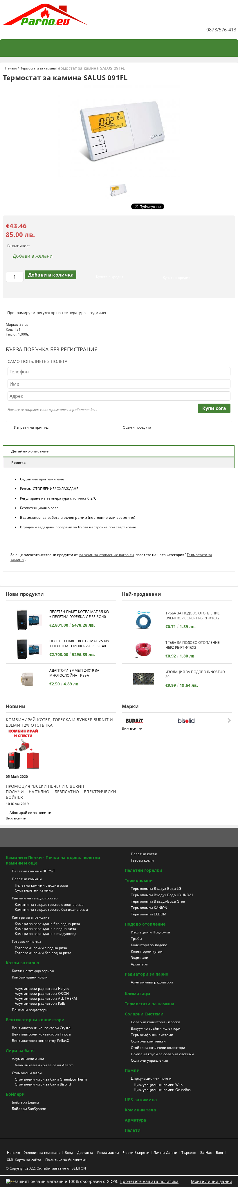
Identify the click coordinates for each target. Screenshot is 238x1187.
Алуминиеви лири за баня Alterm (44, 1065)
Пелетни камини (27, 878)
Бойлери (15, 1094)
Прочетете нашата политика (149, 1181)
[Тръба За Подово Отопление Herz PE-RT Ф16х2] (144, 649)
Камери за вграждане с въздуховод (45, 933)
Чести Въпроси (136, 1152)
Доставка (85, 1152)
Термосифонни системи (152, 1034)
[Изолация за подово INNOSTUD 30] (144, 679)
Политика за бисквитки (65, 1159)
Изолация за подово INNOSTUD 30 (195, 674)
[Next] (228, 720)
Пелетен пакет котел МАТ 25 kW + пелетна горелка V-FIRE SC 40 (79, 643)
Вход (69, 1152)
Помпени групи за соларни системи (162, 1053)
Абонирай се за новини (30, 812)
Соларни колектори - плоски (155, 1022)
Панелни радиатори (30, 1009)
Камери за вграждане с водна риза (45, 928)
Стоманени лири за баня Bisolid (43, 1084)
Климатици (137, 993)
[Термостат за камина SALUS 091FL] (119, 175)
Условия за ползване (42, 1152)
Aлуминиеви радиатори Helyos (42, 988)
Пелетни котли (144, 853)
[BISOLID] (202, 721)
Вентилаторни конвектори (35, 1019)
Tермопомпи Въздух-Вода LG (156, 888)
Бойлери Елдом (25, 1102)
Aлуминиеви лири (28, 1058)
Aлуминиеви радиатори (152, 982)
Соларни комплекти (148, 1041)
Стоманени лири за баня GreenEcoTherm (51, 1079)
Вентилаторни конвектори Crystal (41, 1027)
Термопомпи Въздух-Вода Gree (158, 901)
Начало (11, 68)
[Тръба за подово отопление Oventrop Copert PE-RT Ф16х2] (144, 620)
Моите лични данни (211, 1181)
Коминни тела (140, 1110)
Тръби (136, 938)
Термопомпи (139, 880)
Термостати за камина (38, 68)
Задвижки (139, 957)
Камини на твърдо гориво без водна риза (51, 909)
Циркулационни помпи (151, 1078)
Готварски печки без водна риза (43, 952)
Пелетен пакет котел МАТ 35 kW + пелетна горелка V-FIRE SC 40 (79, 614)
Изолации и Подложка (150, 932)
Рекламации (108, 1152)
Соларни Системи (144, 1014)
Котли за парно (22, 962)
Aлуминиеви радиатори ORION (42, 993)
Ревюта (18, 462)
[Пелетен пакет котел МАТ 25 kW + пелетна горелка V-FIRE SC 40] (27, 649)
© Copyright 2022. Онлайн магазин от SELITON (46, 1168)
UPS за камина (141, 1099)
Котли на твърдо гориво (33, 970)
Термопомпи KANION (149, 907)
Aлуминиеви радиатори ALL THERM (46, 998)
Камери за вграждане (31, 917)
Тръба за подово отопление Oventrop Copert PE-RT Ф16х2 (192, 616)
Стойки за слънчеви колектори (158, 1047)
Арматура (139, 964)
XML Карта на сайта (24, 1159)
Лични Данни (165, 1152)
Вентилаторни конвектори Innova (41, 1034)
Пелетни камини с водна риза (41, 885)
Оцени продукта (137, 427)
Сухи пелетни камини (34, 890)
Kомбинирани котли (30, 977)
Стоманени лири (27, 1072)
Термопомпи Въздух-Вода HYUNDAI (162, 894)
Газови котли (142, 860)
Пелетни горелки (143, 870)
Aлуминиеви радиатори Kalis (40, 1003)
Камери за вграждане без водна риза (47, 923)
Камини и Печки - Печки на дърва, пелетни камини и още (53, 860)
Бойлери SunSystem (29, 1108)
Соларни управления (149, 1060)
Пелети (132, 1130)
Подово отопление (145, 924)
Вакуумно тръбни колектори (156, 1028)
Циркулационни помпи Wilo (158, 1084)
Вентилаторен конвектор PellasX (40, 1040)
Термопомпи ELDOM (148, 914)
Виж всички (16, 818)
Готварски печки (26, 941)
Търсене (188, 1152)
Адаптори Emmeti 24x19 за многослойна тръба (74, 673)
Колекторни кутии (147, 951)
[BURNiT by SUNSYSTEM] (150, 721)
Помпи (132, 1070)
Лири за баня (20, 1050)
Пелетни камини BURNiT (33, 871)
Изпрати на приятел (31, 427)
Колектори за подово (149, 944)
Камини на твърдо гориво (34, 898)
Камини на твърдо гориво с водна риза (49, 904)
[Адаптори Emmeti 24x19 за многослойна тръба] (27, 679)
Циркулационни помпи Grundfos (162, 1089)
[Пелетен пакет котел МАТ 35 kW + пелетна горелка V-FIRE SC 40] (27, 620)
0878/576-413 (221, 29)
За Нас (206, 1152)
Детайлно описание (29, 451)
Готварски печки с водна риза (41, 947)
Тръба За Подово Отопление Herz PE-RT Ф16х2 (192, 645)
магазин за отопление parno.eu (106, 554)
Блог (219, 1152)
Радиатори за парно (147, 974)
